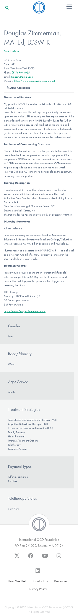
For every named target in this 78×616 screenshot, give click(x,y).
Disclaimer (61, 581)
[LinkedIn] (38, 573)
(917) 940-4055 (21, 72)
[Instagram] (59, 558)
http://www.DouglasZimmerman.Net (25, 311)
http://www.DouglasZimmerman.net (34, 80)
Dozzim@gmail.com (22, 76)
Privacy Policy (38, 589)
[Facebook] (30, 558)
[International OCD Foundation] (39, 11)
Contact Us (40, 581)
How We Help (17, 581)
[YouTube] (45, 558)
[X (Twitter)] (16, 558)
